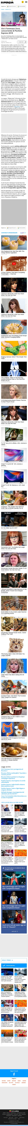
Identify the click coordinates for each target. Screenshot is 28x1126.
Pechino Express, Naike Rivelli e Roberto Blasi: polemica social (13, 785)
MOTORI (14, 1080)
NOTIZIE (4, 1080)
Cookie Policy (21, 1117)
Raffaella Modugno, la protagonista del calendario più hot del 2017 (12, 793)
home (2, 9)
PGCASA (4, 1114)
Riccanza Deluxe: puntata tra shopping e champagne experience (13, 777)
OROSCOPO (4, 1082)
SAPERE (24, 1080)
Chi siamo (5, 1117)
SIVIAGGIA (24, 1114)
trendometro (10, 965)
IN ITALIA (17, 1082)
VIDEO (19, 1080)
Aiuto (19, 1118)
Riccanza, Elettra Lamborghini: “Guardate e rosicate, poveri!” (13, 773)
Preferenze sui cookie (12, 1118)
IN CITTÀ (11, 1082)
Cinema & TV (8, 9)
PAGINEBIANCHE (9, 1114)
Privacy (16, 1117)
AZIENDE (24, 1082)
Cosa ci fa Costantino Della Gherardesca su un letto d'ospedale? (13, 796)
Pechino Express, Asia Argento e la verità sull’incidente (13, 781)
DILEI (20, 1114)
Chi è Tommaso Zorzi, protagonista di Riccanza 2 (12, 770)
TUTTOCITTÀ (15, 1114)
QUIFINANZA (8, 1115)
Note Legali (11, 1117)
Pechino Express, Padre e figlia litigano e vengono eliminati (13, 789)
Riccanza (17, 106)
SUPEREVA (19, 1115)
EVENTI (14, 1084)
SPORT (8, 1080)
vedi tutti (14, 931)
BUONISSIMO (14, 1115)
